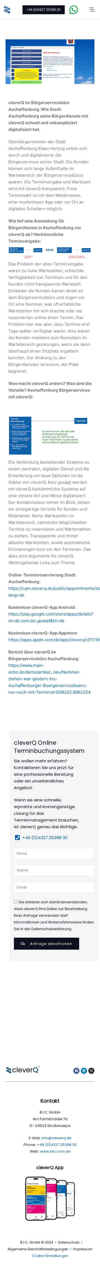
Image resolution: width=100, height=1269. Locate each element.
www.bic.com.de (55, 1151)
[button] (92, 10)
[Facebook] (76, 1071)
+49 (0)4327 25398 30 (44, 10)
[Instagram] (91, 1071)
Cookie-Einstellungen (50, 1255)
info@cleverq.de (56, 1138)
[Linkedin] (84, 1071)
